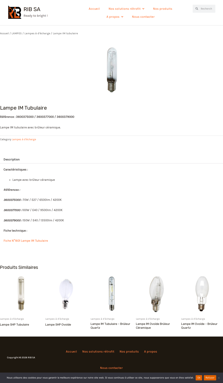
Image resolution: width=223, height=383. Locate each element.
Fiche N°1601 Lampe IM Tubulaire (25, 240)
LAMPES (16, 33)
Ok (199, 377)
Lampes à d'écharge (37, 33)
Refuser (210, 377)
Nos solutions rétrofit (125, 9)
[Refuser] (218, 378)
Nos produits (162, 9)
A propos (113, 17)
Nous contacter (143, 17)
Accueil (94, 9)
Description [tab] (11, 159)
